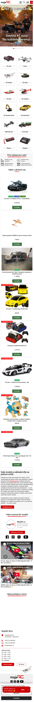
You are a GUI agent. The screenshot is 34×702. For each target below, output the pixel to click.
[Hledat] (23, 2)
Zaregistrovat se (7, 501)
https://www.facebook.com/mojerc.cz (6, 531)
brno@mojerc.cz (9, 639)
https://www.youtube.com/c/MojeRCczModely (25, 531)
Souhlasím (16, 698)
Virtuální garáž (18, 474)
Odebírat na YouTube (16, 527)
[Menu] (30, 2)
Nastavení (16, 693)
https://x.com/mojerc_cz (18, 531)
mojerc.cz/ (12, 531)
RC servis (21, 658)
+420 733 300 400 (10, 636)
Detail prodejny (8, 658)
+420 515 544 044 (10, 634)
